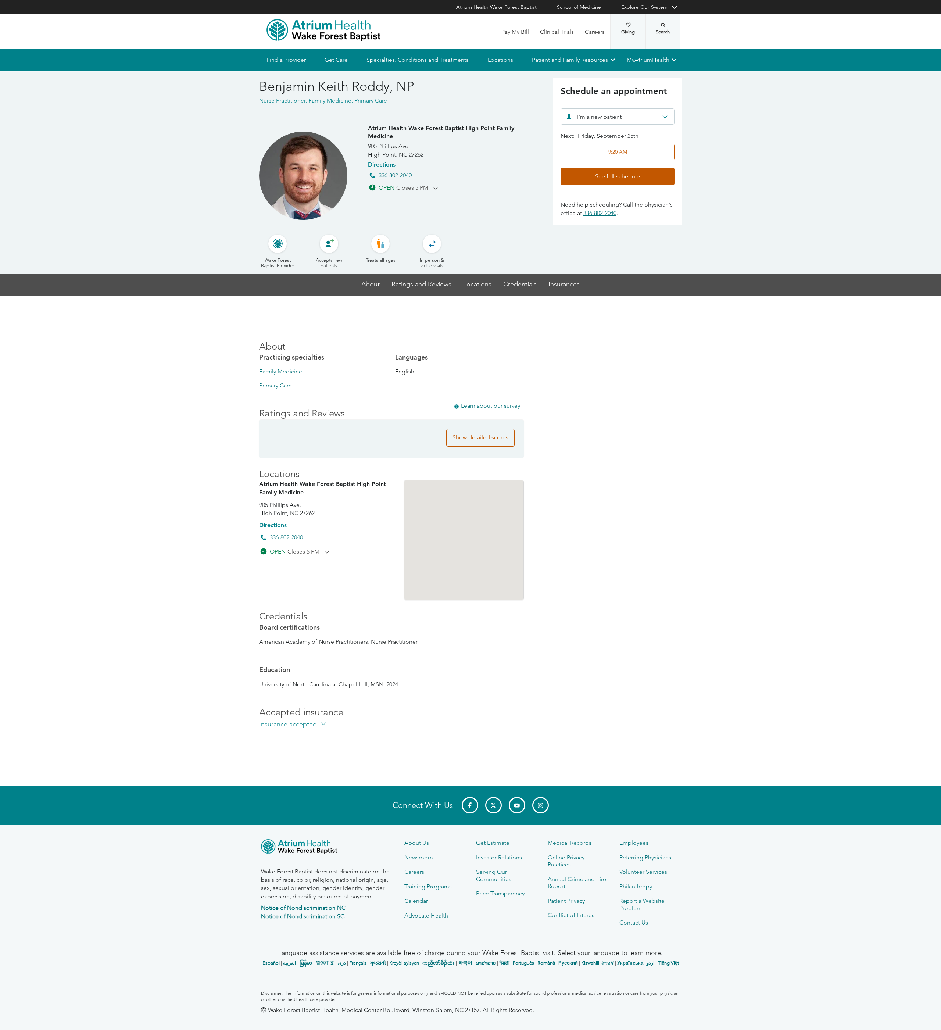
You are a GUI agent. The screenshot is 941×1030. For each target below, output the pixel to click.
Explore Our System (644, 7)
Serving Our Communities (493, 875)
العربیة (289, 963)
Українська (630, 963)
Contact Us (633, 922)
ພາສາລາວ (486, 963)
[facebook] (470, 805)
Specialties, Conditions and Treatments (417, 59)
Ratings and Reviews (421, 284)
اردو (651, 963)
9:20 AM (617, 152)
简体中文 (324, 963)
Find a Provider (286, 59)
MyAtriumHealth (648, 59)
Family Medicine (280, 371)
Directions (382, 164)
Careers (595, 31)
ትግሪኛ (607, 963)
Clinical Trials (557, 31)
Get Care (336, 59)
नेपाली (504, 963)
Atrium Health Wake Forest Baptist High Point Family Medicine (441, 132)
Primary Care (275, 385)
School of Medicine (579, 7)
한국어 (465, 963)
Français (357, 963)
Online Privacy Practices (566, 861)
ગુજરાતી (378, 963)
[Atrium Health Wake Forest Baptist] (323, 30)
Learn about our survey (490, 405)
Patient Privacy (566, 900)
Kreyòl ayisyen (404, 963)
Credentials (520, 284)
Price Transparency (500, 893)
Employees (633, 842)
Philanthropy (635, 886)
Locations (500, 59)
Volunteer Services (643, 871)
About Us (416, 842)
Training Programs (428, 886)
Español (271, 963)
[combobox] (618, 116)
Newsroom (418, 857)
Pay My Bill (515, 31)
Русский (568, 963)
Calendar (416, 900)
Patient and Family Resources (570, 59)
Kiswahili (590, 963)
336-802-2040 (395, 175)
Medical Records (569, 842)
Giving (628, 32)
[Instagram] (540, 805)
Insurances (564, 284)
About (370, 284)
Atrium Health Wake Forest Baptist (496, 7)
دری (342, 963)
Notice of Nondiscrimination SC (302, 916)
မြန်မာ (306, 963)
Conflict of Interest (572, 915)
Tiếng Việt (668, 963)
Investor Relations (499, 857)
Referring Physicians (645, 857)
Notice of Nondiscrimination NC (303, 907)
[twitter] (493, 805)
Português (523, 963)
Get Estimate (492, 842)
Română (546, 963)
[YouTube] (517, 805)
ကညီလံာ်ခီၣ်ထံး (438, 963)
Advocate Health (426, 915)
